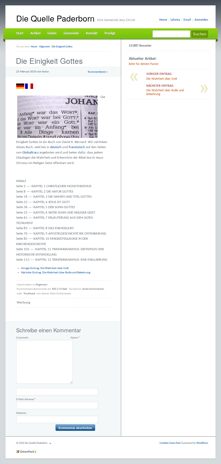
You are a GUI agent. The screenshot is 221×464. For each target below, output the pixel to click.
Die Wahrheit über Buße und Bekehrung (55, 272)
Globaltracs (30, 152)
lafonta (175, 20)
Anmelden (201, 20)
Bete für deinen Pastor (143, 64)
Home (163, 20)
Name (75, 337)
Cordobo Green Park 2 (171, 443)
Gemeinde (71, 33)
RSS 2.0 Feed (59, 289)
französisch (77, 147)
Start (19, 33)
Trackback (29, 293)
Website (21, 413)
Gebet (52, 33)
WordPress (202, 443)
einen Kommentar (93, 289)
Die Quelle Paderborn (55, 18)
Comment (22, 337)
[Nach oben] (51, 443)
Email (187, 20)
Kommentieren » (98, 72)
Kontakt (92, 33)
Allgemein (41, 284)
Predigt (110, 33)
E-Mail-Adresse (26, 399)
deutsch (55, 147)
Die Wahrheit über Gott (45, 268)
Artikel (35, 33)
